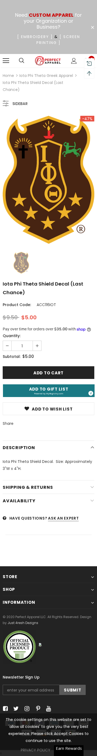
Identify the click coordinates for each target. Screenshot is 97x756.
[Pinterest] (36, 708)
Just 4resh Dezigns (23, 623)
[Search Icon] (21, 60)
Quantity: (11, 335)
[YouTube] (47, 708)
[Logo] (48, 60)
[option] (48, 180)
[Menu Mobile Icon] (6, 60)
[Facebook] (4, 708)
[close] (92, 27)
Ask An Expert (63, 518)
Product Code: (17, 304)
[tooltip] (90, 393)
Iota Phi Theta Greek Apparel (46, 75)
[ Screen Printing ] (58, 39)
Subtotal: (11, 356)
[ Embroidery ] (35, 36)
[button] (49, 390)
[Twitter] (15, 708)
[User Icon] (74, 61)
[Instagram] (26, 708)
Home (8, 75)
